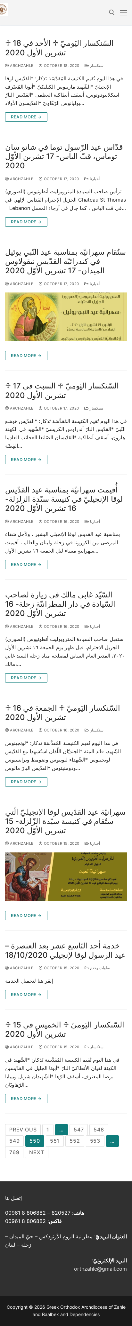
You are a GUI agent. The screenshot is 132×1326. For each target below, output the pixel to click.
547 (79, 1129)
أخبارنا (94, 179)
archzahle (21, 65)
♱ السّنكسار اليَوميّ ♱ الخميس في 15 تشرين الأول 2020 (64, 1029)
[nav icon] (123, 13)
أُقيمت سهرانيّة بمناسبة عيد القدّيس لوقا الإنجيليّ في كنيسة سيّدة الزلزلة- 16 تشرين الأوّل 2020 (64, 499)
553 (95, 1141)
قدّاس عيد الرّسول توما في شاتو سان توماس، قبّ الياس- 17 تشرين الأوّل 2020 (64, 156)
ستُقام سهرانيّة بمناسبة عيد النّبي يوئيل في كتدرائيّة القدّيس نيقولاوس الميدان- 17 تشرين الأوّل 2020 (65, 261)
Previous (23, 1129)
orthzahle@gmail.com (100, 1269)
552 (75, 1141)
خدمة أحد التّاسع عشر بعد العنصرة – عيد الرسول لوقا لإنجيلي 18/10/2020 (65, 950)
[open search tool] (112, 12)
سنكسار (96, 65)
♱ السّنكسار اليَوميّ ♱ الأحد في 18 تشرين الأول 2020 (59, 47)
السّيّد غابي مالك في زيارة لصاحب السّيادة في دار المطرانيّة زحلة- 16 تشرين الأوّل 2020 (60, 604)
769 (14, 1152)
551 (55, 1141)
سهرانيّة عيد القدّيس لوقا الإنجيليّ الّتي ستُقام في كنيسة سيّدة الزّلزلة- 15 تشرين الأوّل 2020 (65, 821)
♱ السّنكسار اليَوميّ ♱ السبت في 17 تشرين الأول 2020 (62, 390)
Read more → (26, 116)
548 (99, 1129)
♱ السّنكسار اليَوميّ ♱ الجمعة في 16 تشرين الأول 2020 (62, 712)
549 (14, 1141)
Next (36, 1152)
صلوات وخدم (99, 968)
